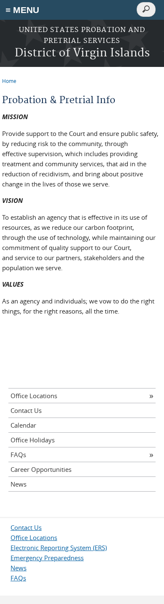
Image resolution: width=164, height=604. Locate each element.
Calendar (23, 425)
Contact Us (26, 410)
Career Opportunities (41, 469)
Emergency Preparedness (47, 557)
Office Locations (34, 395)
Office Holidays (33, 440)
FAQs (18, 454)
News (18, 484)
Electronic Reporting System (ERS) (59, 547)
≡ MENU (22, 10)
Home (9, 80)
